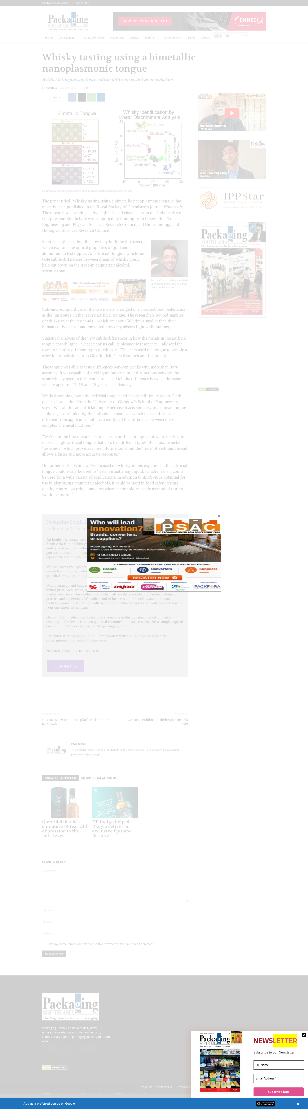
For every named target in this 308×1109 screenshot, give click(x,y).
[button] (154, 1103)
